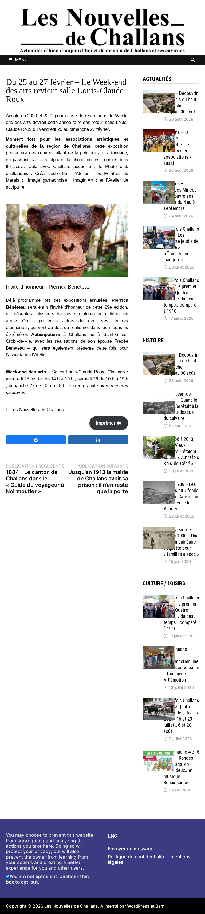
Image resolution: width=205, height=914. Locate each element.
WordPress (138, 906)
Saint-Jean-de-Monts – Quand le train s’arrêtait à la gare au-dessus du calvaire (181, 406)
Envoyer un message (130, 848)
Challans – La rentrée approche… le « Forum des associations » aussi (178, 147)
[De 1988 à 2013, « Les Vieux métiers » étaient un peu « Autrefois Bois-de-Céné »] (159, 439)
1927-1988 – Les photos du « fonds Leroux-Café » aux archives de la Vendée (181, 496)
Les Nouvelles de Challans (71, 906)
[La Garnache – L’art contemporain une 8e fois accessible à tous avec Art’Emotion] (159, 649)
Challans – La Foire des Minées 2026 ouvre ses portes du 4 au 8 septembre (180, 196)
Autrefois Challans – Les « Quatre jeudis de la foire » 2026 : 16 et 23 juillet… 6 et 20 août (181, 716)
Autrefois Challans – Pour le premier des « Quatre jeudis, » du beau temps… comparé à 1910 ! (181, 295)
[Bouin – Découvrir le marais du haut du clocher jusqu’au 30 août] (159, 93)
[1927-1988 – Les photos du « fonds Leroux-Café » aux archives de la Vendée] (159, 484)
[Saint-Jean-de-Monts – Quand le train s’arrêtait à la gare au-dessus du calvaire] (159, 393)
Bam (160, 906)
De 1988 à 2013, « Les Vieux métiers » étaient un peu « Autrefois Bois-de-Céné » (181, 451)
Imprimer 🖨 (108, 423)
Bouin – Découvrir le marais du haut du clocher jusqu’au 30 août (181, 102)
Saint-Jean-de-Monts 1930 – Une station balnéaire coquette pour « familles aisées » (181, 542)
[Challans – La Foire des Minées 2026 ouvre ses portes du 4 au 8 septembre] (159, 183)
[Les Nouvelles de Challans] (102, 30)
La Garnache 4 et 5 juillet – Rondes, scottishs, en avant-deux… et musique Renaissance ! (181, 767)
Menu (21, 59)
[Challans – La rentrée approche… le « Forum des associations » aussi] (159, 132)
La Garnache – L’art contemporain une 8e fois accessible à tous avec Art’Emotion (181, 664)
